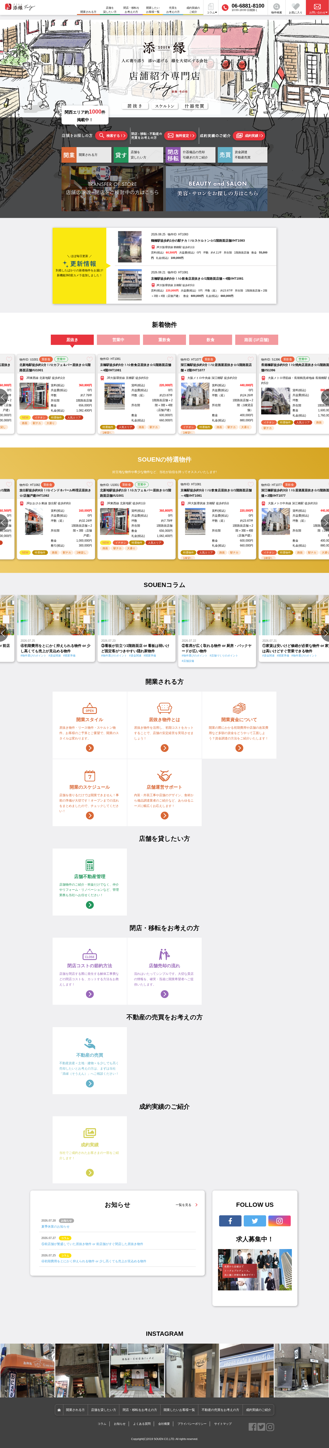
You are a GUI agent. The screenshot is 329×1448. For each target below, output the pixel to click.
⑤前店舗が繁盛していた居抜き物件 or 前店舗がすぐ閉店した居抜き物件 (92, 1244)
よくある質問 (142, 1423)
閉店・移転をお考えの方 (131, 9)
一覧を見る (183, 1205)
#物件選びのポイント (33, 655)
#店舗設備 (188, 661)
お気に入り (295, 12)
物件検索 (276, 12)
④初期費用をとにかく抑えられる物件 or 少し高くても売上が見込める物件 (93, 1261)
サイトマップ (223, 1423)
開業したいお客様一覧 (153, 9)
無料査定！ (184, 135)
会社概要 (164, 1423)
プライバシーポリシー (192, 1423)
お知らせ (120, 1423)
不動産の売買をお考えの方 (220, 1410)
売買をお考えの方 (173, 9)
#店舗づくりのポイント (224, 655)
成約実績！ (253, 135)
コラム (102, 1423)
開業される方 (75, 1410)
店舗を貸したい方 (110, 9)
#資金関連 (55, 655)
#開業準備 (69, 655)
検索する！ (115, 135)
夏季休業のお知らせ (55, 1226)
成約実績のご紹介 (193, 9)
